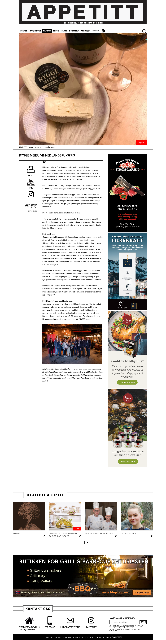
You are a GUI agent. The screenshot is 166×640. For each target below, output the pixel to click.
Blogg (64, 31)
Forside (23, 31)
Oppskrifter (35, 31)
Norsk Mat (74, 31)
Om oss (95, 31)
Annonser (85, 31)
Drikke (56, 31)
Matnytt (47, 31)
